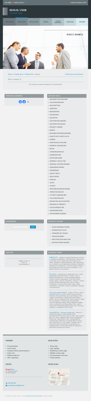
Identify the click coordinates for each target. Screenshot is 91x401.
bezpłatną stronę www (34, 396)
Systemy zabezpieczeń (58, 195)
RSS (12, 2)
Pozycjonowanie (12, 346)
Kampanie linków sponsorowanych (18, 351)
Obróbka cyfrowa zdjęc (57, 353)
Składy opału (55, 173)
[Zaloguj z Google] (28, 102)
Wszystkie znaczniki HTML (61, 239)
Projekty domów (56, 127)
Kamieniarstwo (55, 155)
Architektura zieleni (57, 124)
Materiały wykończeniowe (60, 164)
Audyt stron (11, 353)
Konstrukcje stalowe (58, 142)
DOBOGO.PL (53, 257)
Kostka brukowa (56, 158)
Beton (52, 149)
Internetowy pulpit (59, 230)
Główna (72, 2)
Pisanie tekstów (55, 358)
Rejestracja (79, 2)
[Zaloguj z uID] (20, 101)
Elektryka (54, 118)
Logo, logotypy (54, 348)
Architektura (55, 105)
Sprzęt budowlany (57, 192)
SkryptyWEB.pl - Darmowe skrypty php (62, 312)
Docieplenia (54, 115)
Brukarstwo (54, 111)
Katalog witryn (18, 74)
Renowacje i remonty (58, 204)
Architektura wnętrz (58, 121)
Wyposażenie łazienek (58, 213)
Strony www (54, 346)
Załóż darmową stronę (60, 227)
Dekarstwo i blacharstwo (60, 201)
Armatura (53, 108)
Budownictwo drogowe (59, 99)
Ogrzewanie (54, 170)
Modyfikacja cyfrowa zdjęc (58, 351)
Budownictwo (29, 74)
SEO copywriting (12, 358)
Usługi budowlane (57, 102)
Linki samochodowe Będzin (58, 292)
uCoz (50, 396)
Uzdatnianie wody (56, 210)
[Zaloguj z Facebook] (24, 101)
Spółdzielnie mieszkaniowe (60, 189)
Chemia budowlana (57, 152)
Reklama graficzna (13, 355)
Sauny (52, 183)
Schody (52, 186)
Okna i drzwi (54, 176)
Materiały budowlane (58, 145)
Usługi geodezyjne (57, 207)
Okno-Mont (52, 274)
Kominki (52, 139)
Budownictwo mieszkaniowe (60, 133)
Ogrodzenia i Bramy (57, 167)
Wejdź (84, 2)
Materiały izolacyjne (58, 161)
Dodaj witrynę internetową (74, 74)
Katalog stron (18, 10)
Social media (11, 348)
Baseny (52, 130)
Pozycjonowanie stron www (58, 355)
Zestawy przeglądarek (60, 242)
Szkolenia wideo (58, 236)
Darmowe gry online (60, 233)
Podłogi (53, 179)
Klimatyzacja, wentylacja (59, 136)
